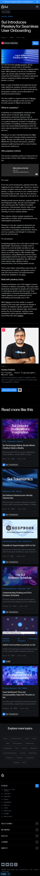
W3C (6, 137)
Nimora (32, 98)
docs (23, 275)
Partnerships (33, 638)
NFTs (4, 441)
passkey (20, 316)
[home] (4, 6)
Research (20, 441)
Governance (11, 441)
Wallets (10, 16)
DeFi (13, 491)
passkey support (21, 65)
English (3, 874)
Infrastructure (26, 541)
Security (4, 16)
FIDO (34, 135)
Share (35, 43)
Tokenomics (7, 491)
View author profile (9, 390)
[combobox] (5, 874)
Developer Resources (10, 541)
